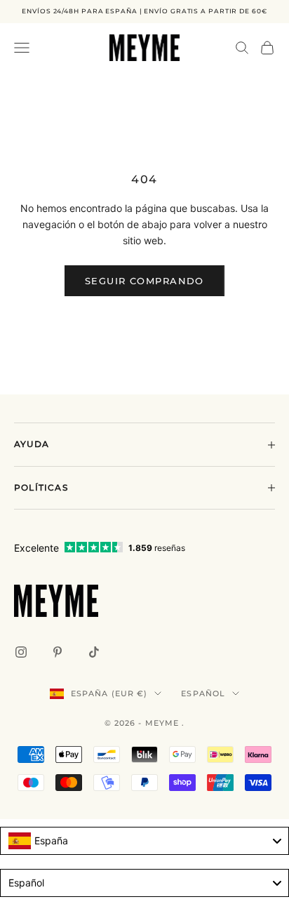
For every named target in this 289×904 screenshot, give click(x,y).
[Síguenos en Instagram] (21, 652)
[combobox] (144, 841)
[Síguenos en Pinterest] (58, 652)
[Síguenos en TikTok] (94, 652)
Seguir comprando (144, 280)
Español (203, 693)
